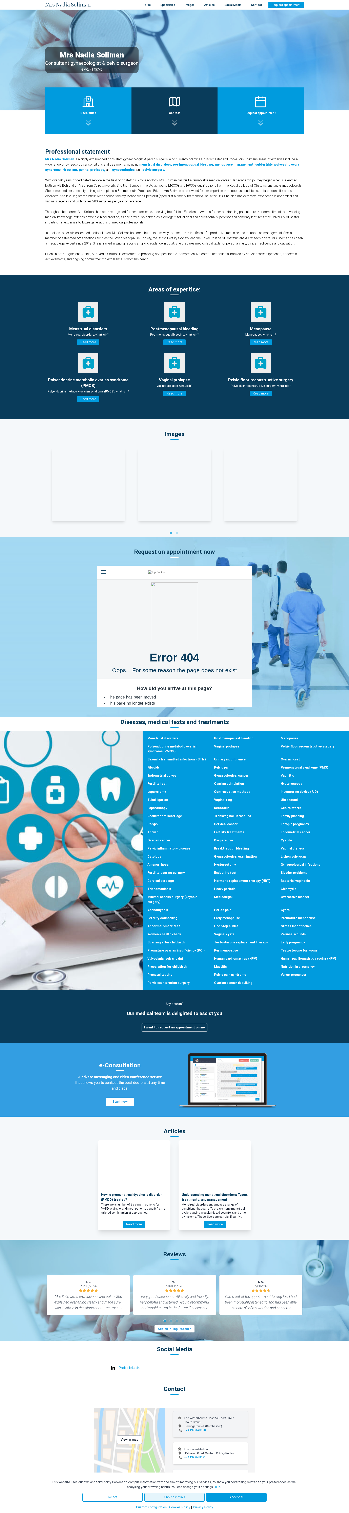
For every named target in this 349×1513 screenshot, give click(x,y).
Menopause (289, 738)
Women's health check (164, 934)
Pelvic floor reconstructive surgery (307, 746)
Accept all (236, 1497)
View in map (129, 1440)
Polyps (152, 824)
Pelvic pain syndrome (230, 975)
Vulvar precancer (294, 975)
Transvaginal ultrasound (232, 816)
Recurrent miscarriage (164, 816)
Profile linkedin (129, 1368)
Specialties (167, 4)
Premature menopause (298, 918)
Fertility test (157, 784)
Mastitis (220, 967)
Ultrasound (289, 800)
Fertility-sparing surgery (166, 873)
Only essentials (174, 1497)
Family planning (292, 816)
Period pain (222, 910)
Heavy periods (224, 889)
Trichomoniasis (159, 889)
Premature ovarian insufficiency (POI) (176, 950)
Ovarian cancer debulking (233, 983)
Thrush (152, 832)
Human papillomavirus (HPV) (235, 958)
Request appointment (286, 4)
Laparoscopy (157, 808)
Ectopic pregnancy (295, 824)
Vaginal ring (223, 800)
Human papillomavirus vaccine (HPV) (308, 958)
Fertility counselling (162, 918)
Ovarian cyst (290, 759)
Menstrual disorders (163, 738)
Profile (146, 4)
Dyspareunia (223, 840)
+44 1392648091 (195, 1457)
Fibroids (153, 767)
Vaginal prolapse (226, 746)
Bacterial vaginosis (295, 881)
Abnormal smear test (163, 926)
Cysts (285, 910)
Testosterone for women (300, 950)
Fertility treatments (229, 832)
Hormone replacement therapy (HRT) (242, 881)
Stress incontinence (296, 926)
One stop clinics (226, 926)
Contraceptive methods (232, 792)
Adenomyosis (157, 910)
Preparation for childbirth (167, 967)
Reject (112, 1497)
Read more (88, 342)
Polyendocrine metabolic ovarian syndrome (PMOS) (172, 748)
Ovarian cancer (158, 840)
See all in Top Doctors (174, 1329)
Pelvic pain (222, 767)
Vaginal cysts (224, 934)
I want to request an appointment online (174, 1027)
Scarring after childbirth (166, 942)
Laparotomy (156, 792)
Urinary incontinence (230, 759)
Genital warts (291, 808)
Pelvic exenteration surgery (168, 983)
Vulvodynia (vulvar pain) (165, 958)
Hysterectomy (225, 865)
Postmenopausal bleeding (233, 738)
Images (189, 4)
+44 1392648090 (195, 1430)
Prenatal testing (159, 975)
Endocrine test (225, 873)
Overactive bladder (295, 897)
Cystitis (287, 840)
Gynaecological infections (300, 865)
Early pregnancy (293, 942)
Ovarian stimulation (229, 784)
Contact (256, 4)
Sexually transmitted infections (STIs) (176, 759)
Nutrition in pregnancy (298, 967)
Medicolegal (223, 897)
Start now (120, 1102)
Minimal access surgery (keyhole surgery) (172, 899)
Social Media (232, 4)
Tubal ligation (157, 800)
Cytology (154, 856)
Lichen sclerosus (294, 856)
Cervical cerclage (160, 881)
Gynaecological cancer (231, 775)
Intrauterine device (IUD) (299, 792)
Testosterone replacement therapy (241, 942)
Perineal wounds (293, 934)
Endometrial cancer (295, 832)
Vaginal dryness (293, 848)
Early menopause (227, 918)
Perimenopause (226, 950)
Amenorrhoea (157, 865)
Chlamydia (288, 889)
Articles (209, 4)
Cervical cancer (226, 824)
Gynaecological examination (235, 856)
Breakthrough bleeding (231, 848)
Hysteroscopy (291, 784)
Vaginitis (287, 775)
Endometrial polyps (162, 775)
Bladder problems (294, 873)
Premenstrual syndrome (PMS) (304, 767)
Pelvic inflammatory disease (168, 848)
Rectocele (221, 808)
